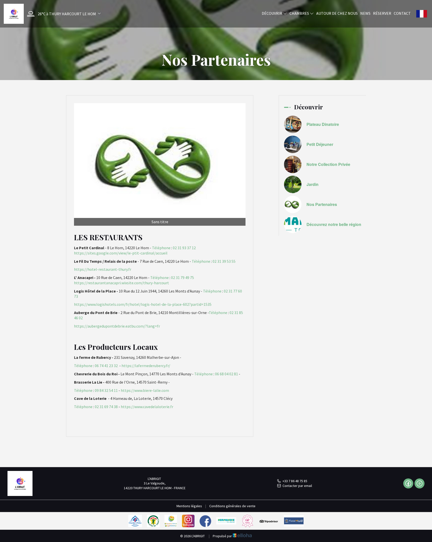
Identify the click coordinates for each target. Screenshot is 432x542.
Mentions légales (189, 506)
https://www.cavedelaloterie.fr (147, 406)
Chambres (300, 13)
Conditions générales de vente (232, 506)
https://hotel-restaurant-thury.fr (102, 269)
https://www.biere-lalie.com (145, 390)
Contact (402, 13)
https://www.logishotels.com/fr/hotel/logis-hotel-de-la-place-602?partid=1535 (143, 304)
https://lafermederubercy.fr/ (146, 365)
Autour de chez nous (337, 13)
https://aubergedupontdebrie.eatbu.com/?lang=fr (117, 326)
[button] (62, 14)
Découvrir (272, 13)
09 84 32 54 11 (106, 390)
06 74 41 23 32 (106, 365)
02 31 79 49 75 (182, 277)
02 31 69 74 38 (106, 406)
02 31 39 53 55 (224, 261)
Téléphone (161, 247)
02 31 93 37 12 (184, 247)
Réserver (382, 13)
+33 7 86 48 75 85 (294, 481)
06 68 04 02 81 (226, 373)
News (365, 13)
